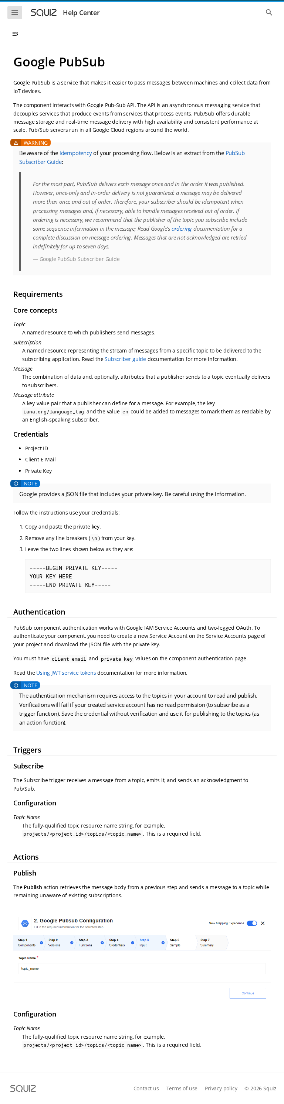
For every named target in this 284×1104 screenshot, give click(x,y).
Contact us (146, 1088)
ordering (182, 228)
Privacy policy (221, 1088)
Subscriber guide (125, 358)
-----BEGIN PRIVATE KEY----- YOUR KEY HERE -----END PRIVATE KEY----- (74, 576)
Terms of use (182, 1088)
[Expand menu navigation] (15, 34)
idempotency (76, 153)
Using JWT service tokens (66, 672)
